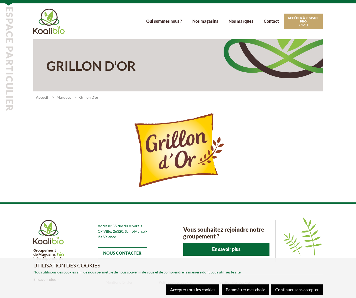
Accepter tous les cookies (192, 289)
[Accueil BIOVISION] (49, 20)
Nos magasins (205, 21)
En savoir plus (226, 249)
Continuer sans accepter (297, 289)
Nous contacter (122, 252)
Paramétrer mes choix (245, 289)
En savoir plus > (46, 279)
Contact (271, 21)
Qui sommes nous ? (164, 21)
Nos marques (241, 21)
